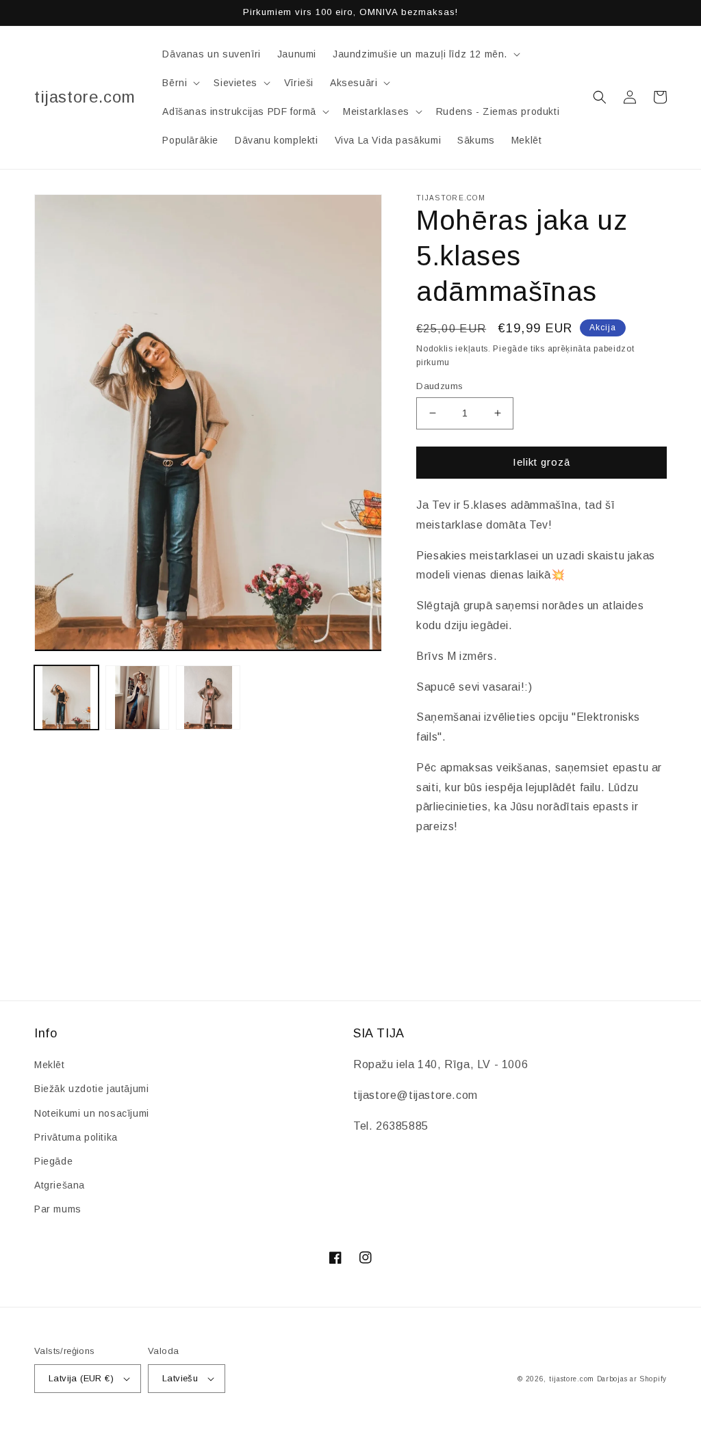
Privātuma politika (76, 1137)
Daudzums (439, 386)
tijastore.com (571, 1379)
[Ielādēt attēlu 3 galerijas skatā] (208, 697)
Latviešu (180, 1378)
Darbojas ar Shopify (632, 1379)
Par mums (57, 1209)
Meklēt (49, 1064)
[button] (425, 54)
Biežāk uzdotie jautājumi (91, 1088)
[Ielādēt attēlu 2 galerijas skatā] (137, 697)
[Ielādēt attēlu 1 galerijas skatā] (66, 697)
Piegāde (53, 1161)
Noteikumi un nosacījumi (91, 1113)
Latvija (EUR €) (81, 1378)
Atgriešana (59, 1185)
